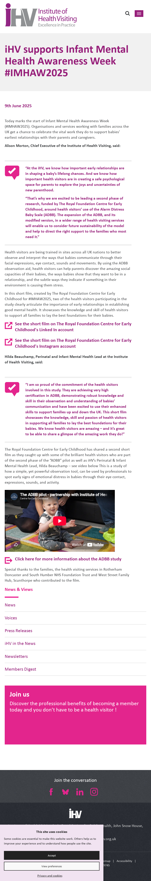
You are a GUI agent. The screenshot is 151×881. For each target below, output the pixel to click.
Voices (11, 617)
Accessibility (124, 861)
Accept (52, 855)
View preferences (51, 866)
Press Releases (18, 630)
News (10, 604)
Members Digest (20, 669)
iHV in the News (20, 643)
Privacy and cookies (49, 875)
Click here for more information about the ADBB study (68, 558)
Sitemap (105, 861)
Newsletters (16, 656)
